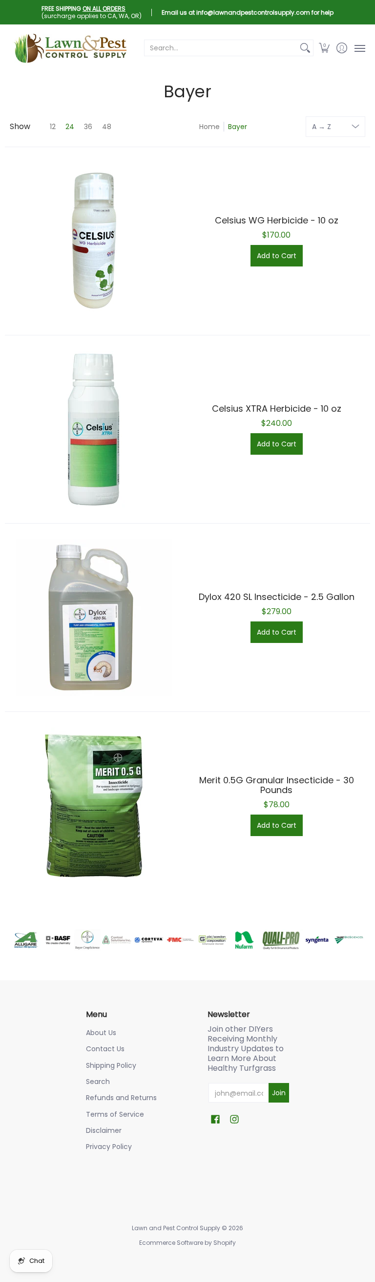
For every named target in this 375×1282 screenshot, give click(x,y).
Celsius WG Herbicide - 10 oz (276, 220)
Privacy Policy (109, 1146)
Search (98, 1081)
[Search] (305, 48)
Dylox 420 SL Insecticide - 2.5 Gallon (276, 597)
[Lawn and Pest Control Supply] (71, 47)
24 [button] (69, 127)
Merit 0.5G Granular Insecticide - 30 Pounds (276, 785)
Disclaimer (104, 1130)
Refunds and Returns (121, 1098)
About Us (101, 1033)
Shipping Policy (111, 1065)
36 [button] (88, 127)
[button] (324, 47)
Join (279, 1093)
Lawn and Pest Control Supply (176, 1228)
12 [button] (53, 127)
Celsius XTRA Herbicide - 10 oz (276, 408)
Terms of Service (115, 1114)
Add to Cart (276, 256)
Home (209, 127)
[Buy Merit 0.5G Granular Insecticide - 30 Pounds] (94, 806)
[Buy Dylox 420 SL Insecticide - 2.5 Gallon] (94, 617)
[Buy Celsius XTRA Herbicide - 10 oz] (94, 429)
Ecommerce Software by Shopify (187, 1242)
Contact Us (105, 1049)
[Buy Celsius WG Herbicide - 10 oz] (94, 241)
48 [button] (106, 127)
